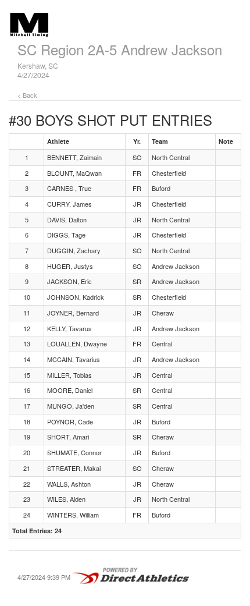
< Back (27, 95)
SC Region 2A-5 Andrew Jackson (119, 49)
